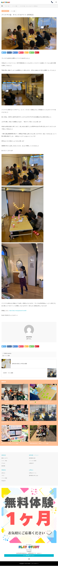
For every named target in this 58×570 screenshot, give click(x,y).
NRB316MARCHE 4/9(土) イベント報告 (39, 443)
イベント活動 (7, 355)
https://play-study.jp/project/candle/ (17, 310)
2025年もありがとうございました (9, 422)
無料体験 (3, 465)
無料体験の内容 (32, 458)
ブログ (3, 475)
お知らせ (3, 472)
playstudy (29, 336)
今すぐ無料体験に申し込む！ (29, 555)
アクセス (3, 463)
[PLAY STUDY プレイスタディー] (10, 2)
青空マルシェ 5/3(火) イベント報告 (10, 443)
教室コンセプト (5, 458)
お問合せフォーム (32, 472)
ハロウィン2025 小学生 (7, 402)
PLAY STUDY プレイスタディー (32, 563)
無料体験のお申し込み (33, 475)
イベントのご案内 (32, 460)
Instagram (4, 480)
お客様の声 (31, 463)
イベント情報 (4, 478)
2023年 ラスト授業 (34, 422)
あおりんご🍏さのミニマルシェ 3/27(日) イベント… (42, 402)
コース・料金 (4, 460)
